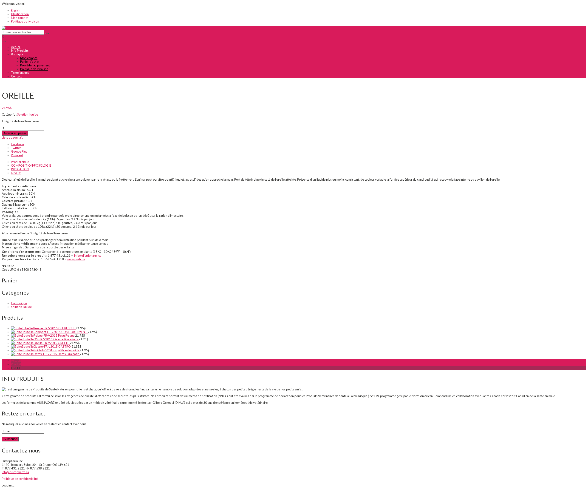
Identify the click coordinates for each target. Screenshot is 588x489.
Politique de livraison (25, 21)
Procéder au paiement (35, 65)
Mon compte (19, 18)
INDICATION (20, 169)
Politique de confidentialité (20, 478)
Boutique (17, 54)
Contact (16, 76)
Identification (20, 14)
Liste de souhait (12, 137)
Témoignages (20, 72)
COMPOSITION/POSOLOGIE (31, 165)
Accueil (15, 47)
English (15, 10)
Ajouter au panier (15, 133)
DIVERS (16, 173)
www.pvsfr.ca (76, 259)
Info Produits (19, 50)
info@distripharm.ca (87, 255)
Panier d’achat (29, 61)
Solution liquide (27, 114)
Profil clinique (20, 162)
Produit (16, 364)
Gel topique (19, 303)
